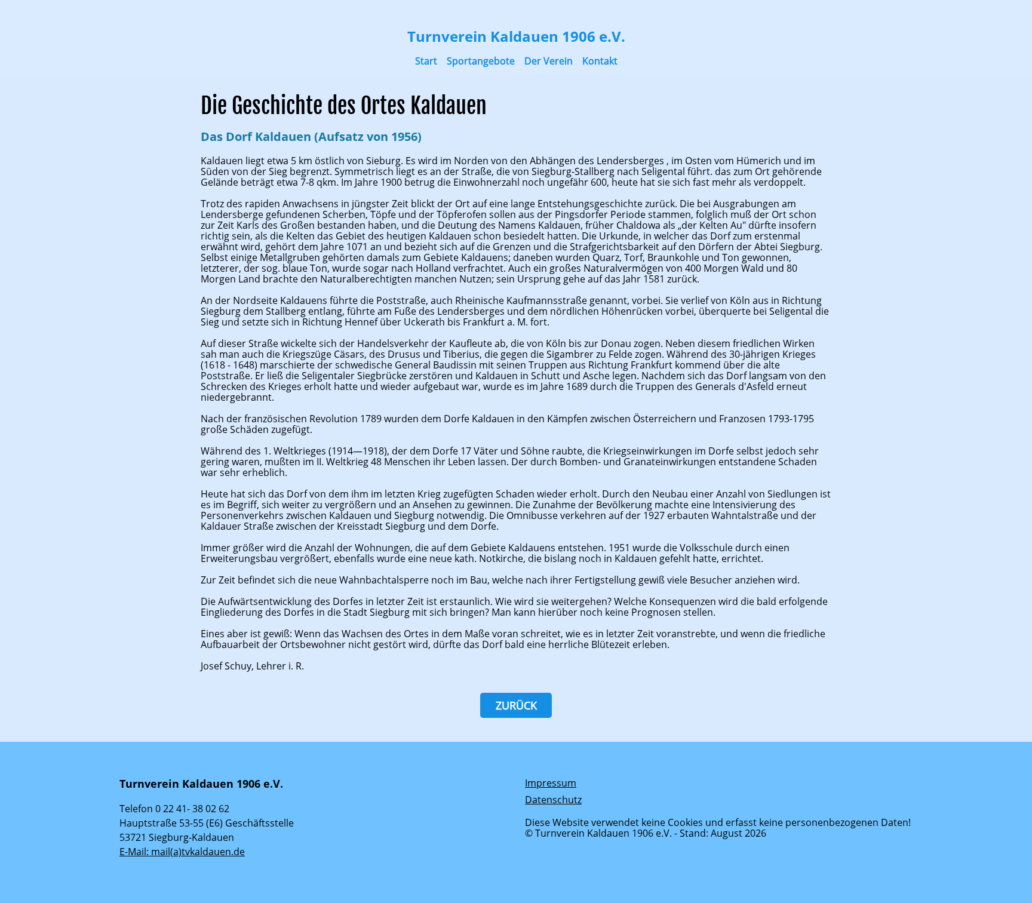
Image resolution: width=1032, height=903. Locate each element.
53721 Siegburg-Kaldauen (176, 837)
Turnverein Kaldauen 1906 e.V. (516, 36)
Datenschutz (553, 799)
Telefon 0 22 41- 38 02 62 (174, 808)
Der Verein (548, 60)
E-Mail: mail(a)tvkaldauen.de (182, 851)
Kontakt (600, 60)
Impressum (550, 783)
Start (426, 60)
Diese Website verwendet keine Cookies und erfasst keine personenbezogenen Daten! (718, 822)
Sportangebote (481, 60)
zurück (516, 705)
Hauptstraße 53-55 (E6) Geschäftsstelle (206, 823)
